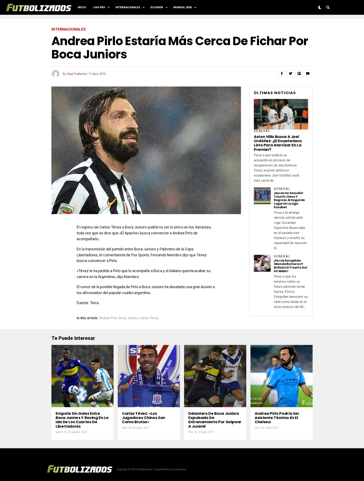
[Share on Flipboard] (299, 73)
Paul (70, 74)
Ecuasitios (180, 469)
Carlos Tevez (149, 318)
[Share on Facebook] (282, 73)
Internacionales (127, 7)
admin (59, 432)
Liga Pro (99, 7)
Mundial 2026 (182, 7)
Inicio (82, 7)
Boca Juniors (128, 318)
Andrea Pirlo (108, 318)
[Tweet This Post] (290, 73)
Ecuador (156, 7)
